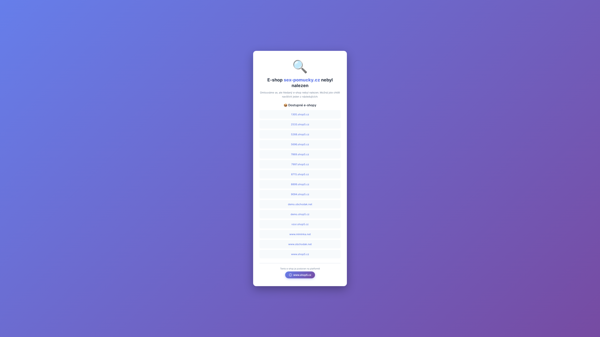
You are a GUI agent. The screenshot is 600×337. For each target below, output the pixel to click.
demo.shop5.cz (300, 214)
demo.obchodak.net (300, 204)
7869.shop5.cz (300, 154)
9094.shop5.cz (300, 194)
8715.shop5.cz (300, 174)
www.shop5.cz (300, 254)
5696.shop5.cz (300, 144)
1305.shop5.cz (300, 114)
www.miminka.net (300, 234)
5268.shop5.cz (300, 134)
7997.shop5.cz (300, 164)
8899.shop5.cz (300, 184)
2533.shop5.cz (300, 124)
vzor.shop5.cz (300, 224)
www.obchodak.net (300, 244)
